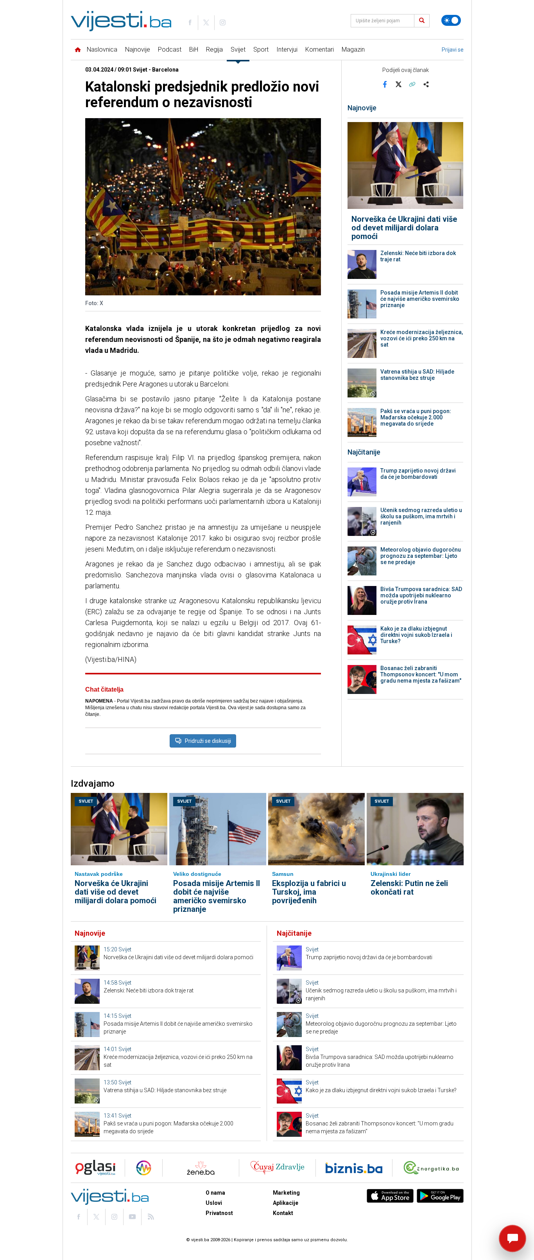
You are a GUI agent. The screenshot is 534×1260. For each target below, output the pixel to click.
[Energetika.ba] (433, 1168)
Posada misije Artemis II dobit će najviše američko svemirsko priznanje (419, 298)
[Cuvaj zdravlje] (277, 1168)
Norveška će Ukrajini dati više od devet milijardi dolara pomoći (404, 227)
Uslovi (214, 1203)
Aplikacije (285, 1203)
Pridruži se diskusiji (208, 741)
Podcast (169, 49)
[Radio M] (93, 1168)
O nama (215, 1193)
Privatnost (219, 1213)
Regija (214, 49)
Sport (261, 49)
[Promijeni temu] (451, 20)
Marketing (286, 1193)
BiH (193, 49)
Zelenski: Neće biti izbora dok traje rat (418, 256)
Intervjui (286, 49)
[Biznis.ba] (354, 1168)
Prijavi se (453, 50)
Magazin (353, 49)
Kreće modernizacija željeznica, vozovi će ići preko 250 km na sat (421, 338)
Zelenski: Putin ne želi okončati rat (409, 888)
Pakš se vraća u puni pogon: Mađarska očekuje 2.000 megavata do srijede (415, 417)
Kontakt (283, 1213)
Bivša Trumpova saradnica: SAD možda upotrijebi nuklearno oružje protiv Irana (421, 595)
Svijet (238, 49)
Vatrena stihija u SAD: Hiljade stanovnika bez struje (417, 374)
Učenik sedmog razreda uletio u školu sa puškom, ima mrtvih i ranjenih (421, 516)
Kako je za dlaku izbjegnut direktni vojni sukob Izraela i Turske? (416, 635)
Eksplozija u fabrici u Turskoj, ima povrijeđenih (309, 892)
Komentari (319, 49)
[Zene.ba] (200, 1168)
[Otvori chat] (512, 1238)
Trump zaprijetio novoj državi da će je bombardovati (418, 473)
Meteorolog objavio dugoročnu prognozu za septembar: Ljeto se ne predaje (420, 555)
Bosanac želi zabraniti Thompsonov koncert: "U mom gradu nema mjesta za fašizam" (420, 674)
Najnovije (137, 49)
